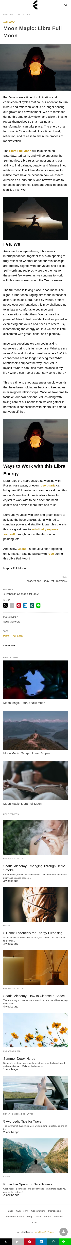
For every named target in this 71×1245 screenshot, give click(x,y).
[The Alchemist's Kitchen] (35, 4)
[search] (66, 5)
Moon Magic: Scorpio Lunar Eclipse (26, 753)
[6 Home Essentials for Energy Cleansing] (35, 904)
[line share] (38, 605)
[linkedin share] (25, 605)
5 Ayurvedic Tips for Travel (22, 1121)
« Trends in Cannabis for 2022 (21, 594)
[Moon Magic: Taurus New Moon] (35, 679)
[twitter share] (5, 605)
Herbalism (9, 859)
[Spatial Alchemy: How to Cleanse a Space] (35, 967)
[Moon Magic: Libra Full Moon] (35, 780)
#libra (6, 635)
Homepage (8, 15)
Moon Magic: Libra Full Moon (22, 803)
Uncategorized (12, 1051)
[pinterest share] (19, 605)
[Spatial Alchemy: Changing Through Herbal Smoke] (35, 837)
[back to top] (63, 1232)
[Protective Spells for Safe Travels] (35, 1155)
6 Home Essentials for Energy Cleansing (32, 933)
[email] (18, 1241)
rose (51, 553)
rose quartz (47, 485)
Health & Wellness (14, 1114)
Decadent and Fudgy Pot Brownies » (46, 580)
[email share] (12, 605)
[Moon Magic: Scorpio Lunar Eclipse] (35, 730)
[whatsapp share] (32, 605)
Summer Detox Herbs (19, 1058)
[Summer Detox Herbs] (35, 1030)
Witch (20, 859)
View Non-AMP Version (44, 1232)
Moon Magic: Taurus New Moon (24, 703)
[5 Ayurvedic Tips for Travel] (35, 1093)
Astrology (24, 15)
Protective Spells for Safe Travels (27, 1184)
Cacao (22, 548)
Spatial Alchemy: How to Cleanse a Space (34, 996)
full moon (18, 635)
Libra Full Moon (20, 151)
